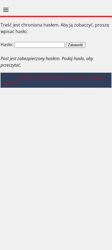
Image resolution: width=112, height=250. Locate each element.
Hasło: (7, 45)
